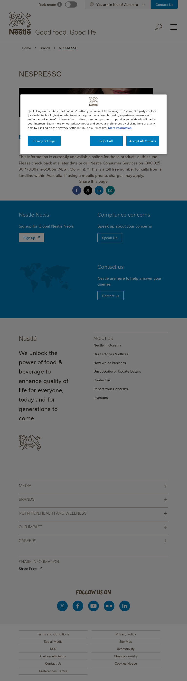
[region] (93, 124)
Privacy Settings (44, 141)
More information (119, 127)
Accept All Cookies (142, 141)
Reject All (106, 141)
